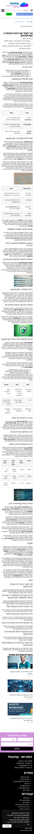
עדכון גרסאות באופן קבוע (15, 46)
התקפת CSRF (9, 41)
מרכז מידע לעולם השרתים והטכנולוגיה (12, 6)
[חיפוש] (3, 10)
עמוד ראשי (26, 790)
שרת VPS (26, 798)
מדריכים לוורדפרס (23, 807)
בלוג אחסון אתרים (23, 788)
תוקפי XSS (22, 48)
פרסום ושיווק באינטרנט (22, 805)
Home (28, 22)
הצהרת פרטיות (24, 779)
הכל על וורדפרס (24, 809)
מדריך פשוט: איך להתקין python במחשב (21, 672)
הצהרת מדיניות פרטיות (26, 830)
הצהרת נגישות (25, 777)
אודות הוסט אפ (24, 786)
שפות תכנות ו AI (19, 22)
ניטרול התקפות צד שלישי (23, 43)
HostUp (14, 3)
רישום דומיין (25, 802)
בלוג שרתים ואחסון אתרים (21, 781)
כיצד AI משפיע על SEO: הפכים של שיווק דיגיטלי (21, 696)
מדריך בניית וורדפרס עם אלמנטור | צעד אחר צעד (21, 719)
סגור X (7, 826)
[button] (31, 10)
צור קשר (26, 784)
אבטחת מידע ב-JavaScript (22, 41)
